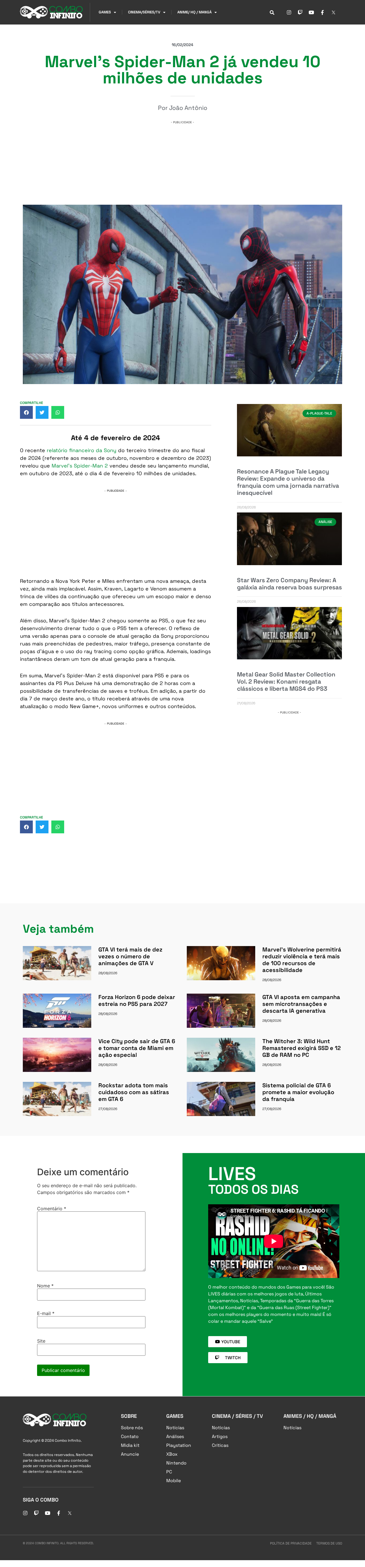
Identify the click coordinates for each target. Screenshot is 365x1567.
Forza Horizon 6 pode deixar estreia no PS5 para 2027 (136, 1000)
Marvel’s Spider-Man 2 (80, 465)
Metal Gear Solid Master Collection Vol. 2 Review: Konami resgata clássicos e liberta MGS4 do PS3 (286, 681)
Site (41, 1341)
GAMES (105, 12)
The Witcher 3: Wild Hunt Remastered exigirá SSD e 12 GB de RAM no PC (301, 1048)
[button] (26, 412)
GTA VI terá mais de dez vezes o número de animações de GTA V (130, 956)
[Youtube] (311, 12)
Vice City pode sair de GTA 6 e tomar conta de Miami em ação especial (136, 1048)
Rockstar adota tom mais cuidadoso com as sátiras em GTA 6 (133, 1092)
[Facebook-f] (322, 12)
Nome (45, 1285)
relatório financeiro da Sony (81, 450)
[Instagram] (289, 12)
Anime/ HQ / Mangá (194, 12)
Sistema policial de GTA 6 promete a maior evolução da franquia (298, 1092)
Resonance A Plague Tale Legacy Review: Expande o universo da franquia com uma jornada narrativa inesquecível (288, 482)
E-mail (45, 1313)
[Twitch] (300, 12)
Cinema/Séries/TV (144, 12)
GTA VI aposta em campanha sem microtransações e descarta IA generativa (301, 1003)
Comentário (51, 1208)
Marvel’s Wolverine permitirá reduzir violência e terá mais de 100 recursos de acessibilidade (301, 960)
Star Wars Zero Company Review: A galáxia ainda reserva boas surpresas (289, 583)
